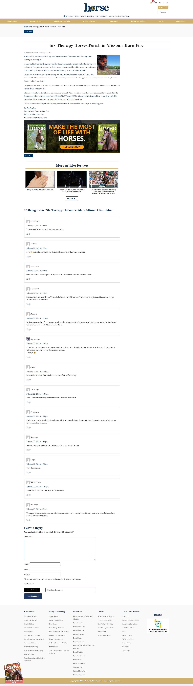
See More (72, 198)
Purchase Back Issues (104, 620)
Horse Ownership (138, 21)
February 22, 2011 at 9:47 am (36, 270)
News (161, 21)
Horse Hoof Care (78, 642)
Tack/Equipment (89, 21)
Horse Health (77, 638)
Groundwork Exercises (31, 628)
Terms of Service (127, 639)
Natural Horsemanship (31, 647)
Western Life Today (104, 635)
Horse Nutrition (78, 652)
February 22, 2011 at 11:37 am (37, 343)
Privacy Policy (127, 635)
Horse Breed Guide (30, 616)
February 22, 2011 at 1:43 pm (36, 416)
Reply (28, 234)
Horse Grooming (78, 634)
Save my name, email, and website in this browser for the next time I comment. (53, 579)
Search (164, 12)
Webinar (83, 16)
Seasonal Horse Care (79, 671)
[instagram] (167, 2)
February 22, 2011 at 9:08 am (36, 248)
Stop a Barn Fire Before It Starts (35, 117)
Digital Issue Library (101, 16)
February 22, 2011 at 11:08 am (37, 318)
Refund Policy (126, 643)
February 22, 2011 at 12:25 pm (37, 371)
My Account (69, 16)
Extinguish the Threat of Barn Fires (36, 111)
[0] (151, 2)
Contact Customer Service (130, 620)
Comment (28, 536)
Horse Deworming (79, 630)
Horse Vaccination (79, 663)
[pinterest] (163, 2)
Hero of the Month (115, 16)
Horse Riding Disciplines (32, 635)
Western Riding (29, 654)
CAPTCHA (29, 583)
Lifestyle (114, 21)
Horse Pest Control (79, 656)
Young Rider (102, 631)
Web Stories (126, 650)
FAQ (123, 631)
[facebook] (156, 2)
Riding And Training (30, 620)
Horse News (28, 31)
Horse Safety (77, 659)
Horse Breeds (35, 21)
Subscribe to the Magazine (106, 616)
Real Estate (125, 16)
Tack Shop (90, 16)
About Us (125, 616)
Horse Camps (28, 631)
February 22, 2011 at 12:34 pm (37, 394)
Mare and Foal (77, 667)
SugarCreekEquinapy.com (94, 103)
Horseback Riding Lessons (32, 643)
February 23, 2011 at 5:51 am (36, 509)
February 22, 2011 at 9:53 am (36, 293)
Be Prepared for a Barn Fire (34, 114)
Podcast (76, 16)
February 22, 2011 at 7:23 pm (36, 464)
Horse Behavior (78, 623)
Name (27, 564)
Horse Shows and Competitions (34, 639)
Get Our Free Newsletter (105, 624)
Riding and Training (62, 21)
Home (26, 26)
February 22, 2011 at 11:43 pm (37, 486)
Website (27, 574)
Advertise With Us (128, 628)
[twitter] (160, 2)
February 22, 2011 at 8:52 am (36, 225)
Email (27, 569)
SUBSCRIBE (180, 21)
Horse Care (12, 21)
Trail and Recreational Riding (33, 650)
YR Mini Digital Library (105, 628)
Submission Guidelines (129, 624)
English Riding (29, 624)
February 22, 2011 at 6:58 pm (36, 441)
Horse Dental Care (79, 627)
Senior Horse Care (79, 675)
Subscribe (163, 7)
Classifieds (125, 647)
